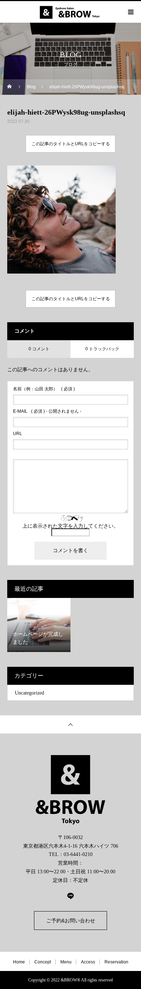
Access (88, 961)
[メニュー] (130, 12)
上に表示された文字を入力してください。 (70, 526)
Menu (66, 961)
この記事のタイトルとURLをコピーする (70, 143)
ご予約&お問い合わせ (70, 920)
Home (19, 961)
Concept (42, 961)
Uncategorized (29, 693)
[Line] (70, 895)
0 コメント (39, 348)
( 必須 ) (44, 389)
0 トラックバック (102, 348)
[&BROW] (70, 790)
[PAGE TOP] (70, 724)
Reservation (116, 961)
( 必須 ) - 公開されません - (47, 411)
